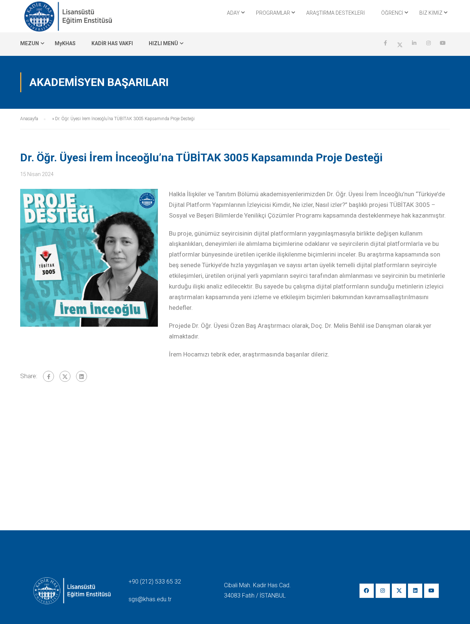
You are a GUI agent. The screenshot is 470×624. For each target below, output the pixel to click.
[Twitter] (64, 376)
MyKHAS (65, 43)
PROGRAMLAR (273, 13)
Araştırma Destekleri (335, 13)
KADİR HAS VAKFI (112, 43)
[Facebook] (48, 376)
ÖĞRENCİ (392, 13)
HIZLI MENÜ (163, 43)
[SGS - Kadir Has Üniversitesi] (68, 16)
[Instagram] (383, 591)
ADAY (233, 13)
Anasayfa (29, 118)
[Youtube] (431, 591)
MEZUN (29, 43)
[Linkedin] (415, 591)
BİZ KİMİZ (430, 13)
